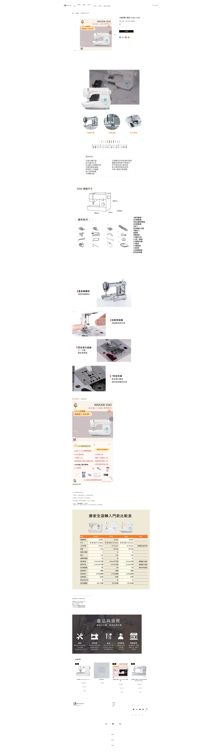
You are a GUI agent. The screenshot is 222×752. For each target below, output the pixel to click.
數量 (120, 24)
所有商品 (78, 4)
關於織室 (113, 702)
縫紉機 (84, 4)
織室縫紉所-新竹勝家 (81, 605)
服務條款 (112, 734)
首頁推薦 (77, 13)
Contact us (114, 703)
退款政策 (112, 745)
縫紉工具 (89, 4)
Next (114, 34)
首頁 (73, 13)
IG (75, 605)
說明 (113, 706)
